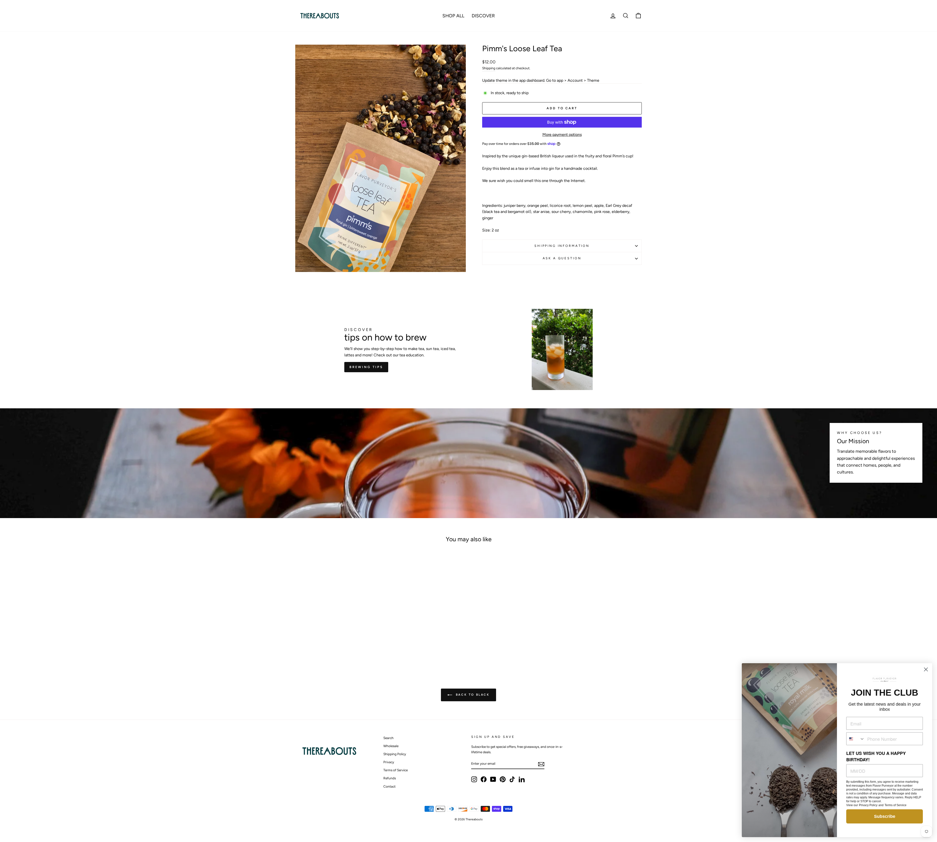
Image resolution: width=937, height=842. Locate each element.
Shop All (453, 16)
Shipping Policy (394, 754)
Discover (483, 16)
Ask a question (562, 258)
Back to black (471, 694)
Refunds (389, 778)
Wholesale (390, 746)
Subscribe (884, 816)
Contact (389, 786)
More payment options (562, 134)
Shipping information (562, 246)
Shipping (488, 68)
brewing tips (366, 367)
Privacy (388, 762)
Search (388, 738)
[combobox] (855, 738)
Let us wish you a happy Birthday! (876, 756)
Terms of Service (395, 770)
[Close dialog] (926, 669)
